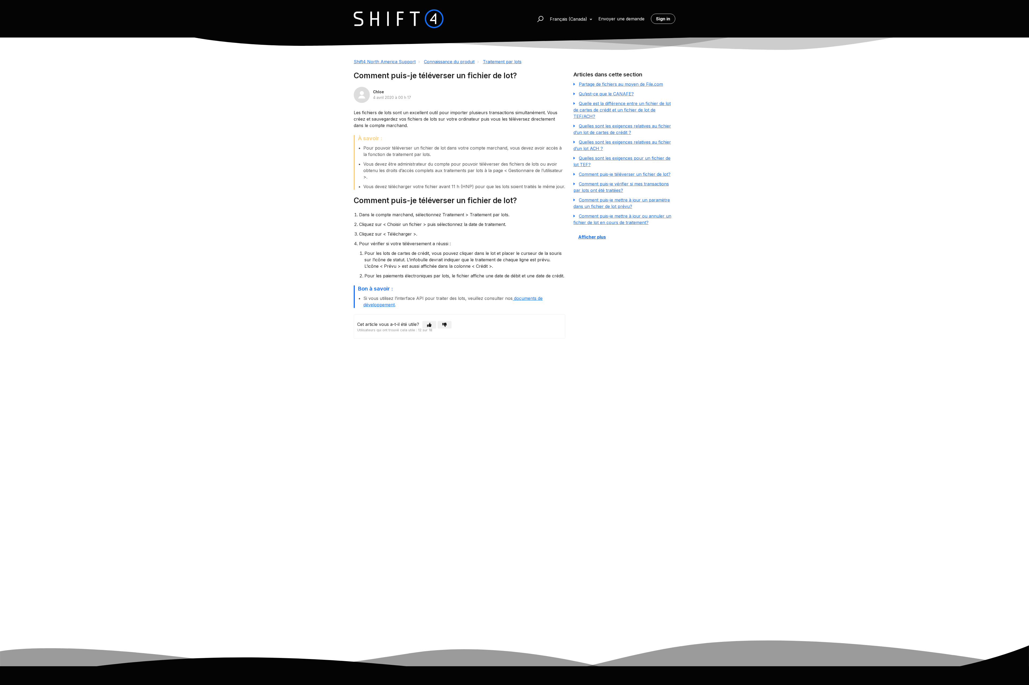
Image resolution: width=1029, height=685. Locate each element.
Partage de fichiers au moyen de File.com (621, 84)
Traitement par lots (502, 61)
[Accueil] (398, 18)
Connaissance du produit (449, 61)
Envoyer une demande (621, 18)
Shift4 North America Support (385, 61)
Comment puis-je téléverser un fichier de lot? (624, 174)
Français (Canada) (569, 19)
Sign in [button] (663, 18)
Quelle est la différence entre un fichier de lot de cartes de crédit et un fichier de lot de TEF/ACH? (622, 110)
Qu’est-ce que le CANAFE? (606, 93)
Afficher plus (592, 237)
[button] (537, 19)
